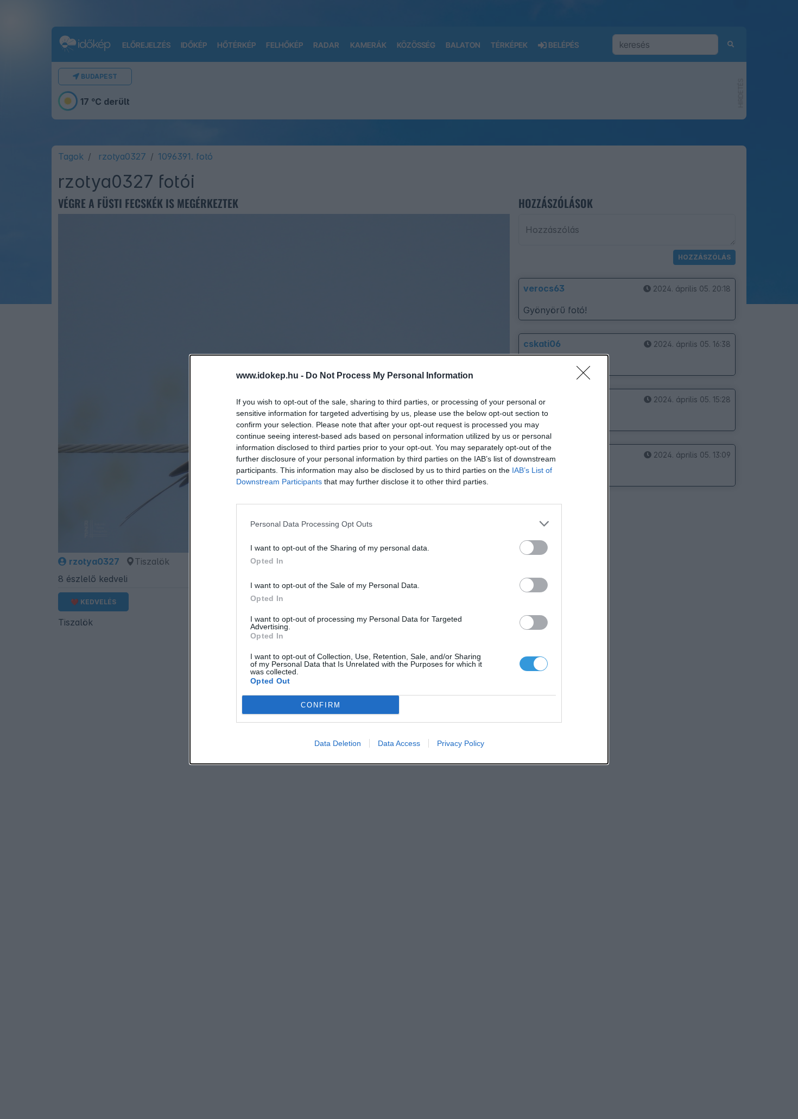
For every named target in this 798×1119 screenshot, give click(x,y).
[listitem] (399, 523)
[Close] (587, 376)
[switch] (534, 547)
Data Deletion (337, 743)
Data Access (399, 743)
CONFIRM (321, 705)
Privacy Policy (460, 743)
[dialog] (399, 559)
